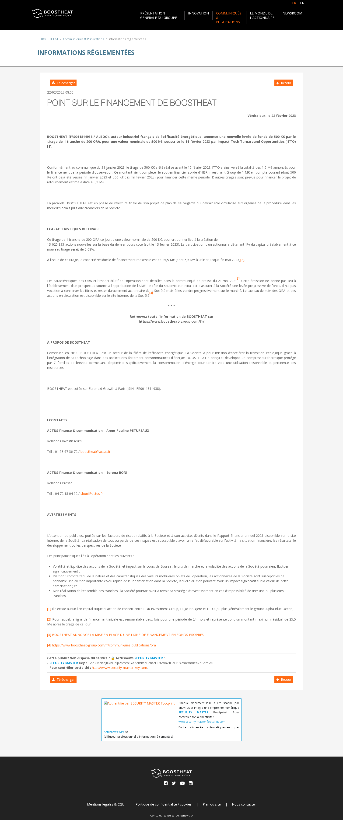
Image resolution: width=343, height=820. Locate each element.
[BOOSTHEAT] (53, 13)
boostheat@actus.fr (95, 451)
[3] (49, 634)
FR (294, 3)
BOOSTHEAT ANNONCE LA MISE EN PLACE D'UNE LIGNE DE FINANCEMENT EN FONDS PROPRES (128, 634)
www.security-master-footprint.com (201, 722)
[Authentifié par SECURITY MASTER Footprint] (139, 712)
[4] (49, 645)
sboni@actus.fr (91, 493)
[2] (242, 260)
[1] (49, 609)
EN (302, 3)
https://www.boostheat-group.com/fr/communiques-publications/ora (104, 645)
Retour (285, 83)
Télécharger (65, 83)
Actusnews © (184, 815)
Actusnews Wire (114, 732)
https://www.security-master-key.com (119, 667)
